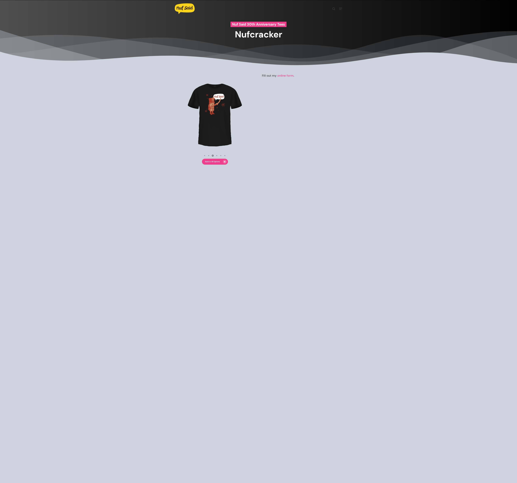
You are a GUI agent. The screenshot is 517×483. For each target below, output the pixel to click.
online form (285, 76)
